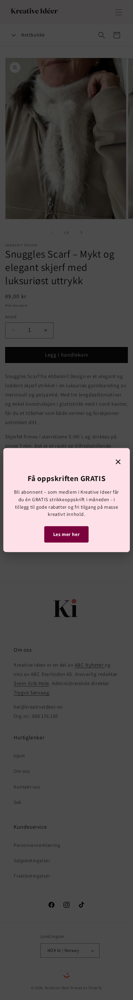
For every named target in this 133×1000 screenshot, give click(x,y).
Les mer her (66, 534)
